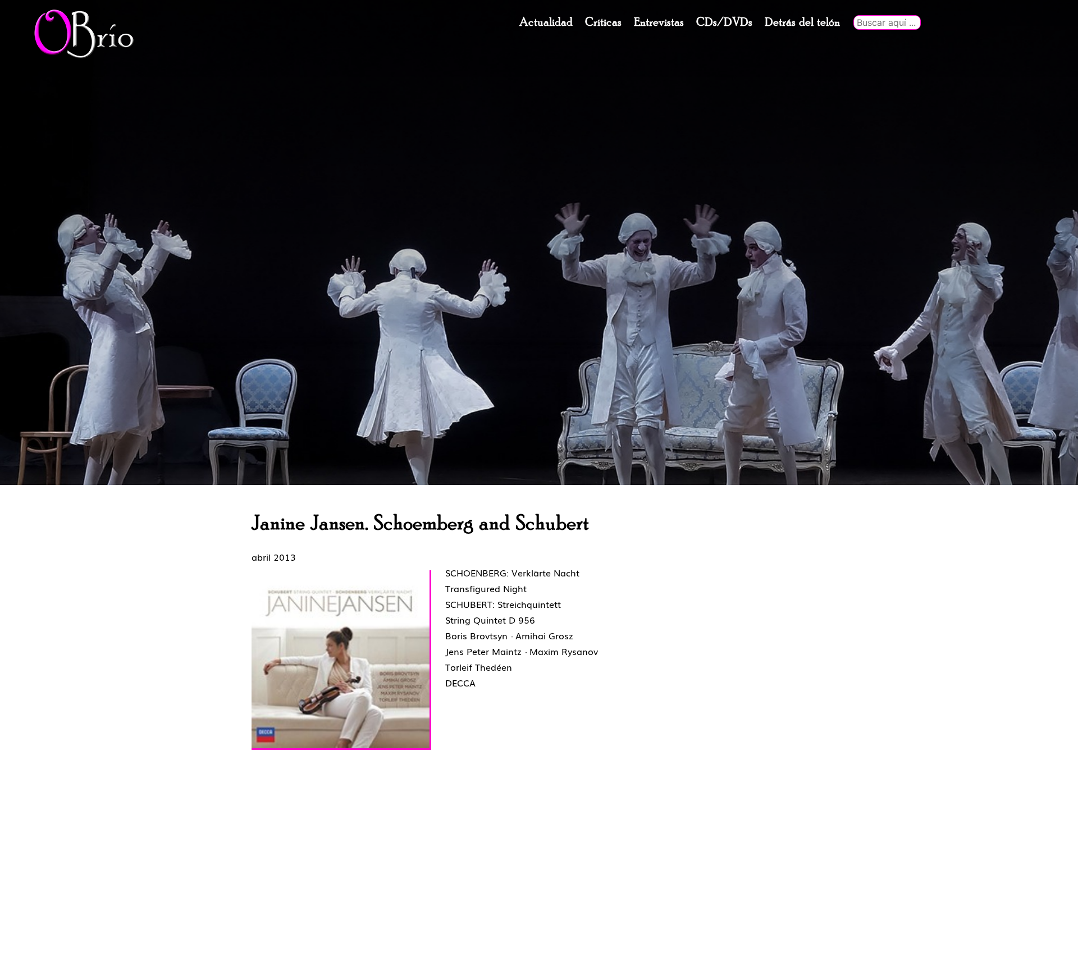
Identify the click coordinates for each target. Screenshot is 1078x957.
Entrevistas (659, 22)
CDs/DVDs (724, 22)
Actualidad (546, 22)
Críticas (603, 22)
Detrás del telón (802, 22)
